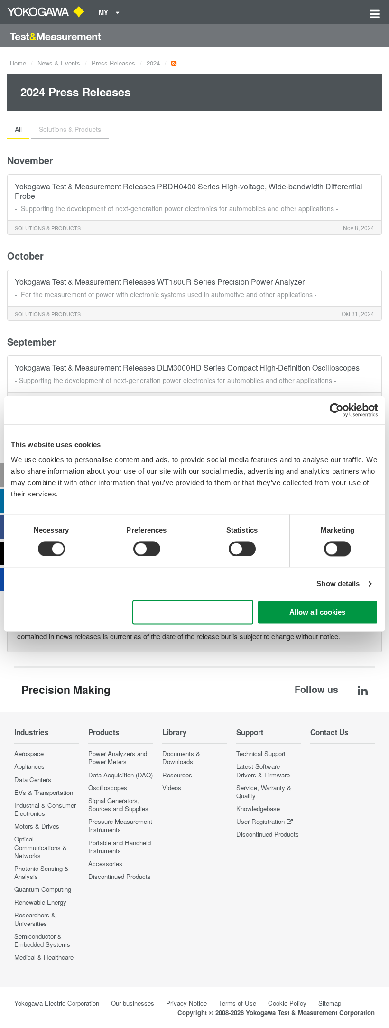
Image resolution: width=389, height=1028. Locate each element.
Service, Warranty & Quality (263, 791)
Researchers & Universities (35, 918)
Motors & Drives (36, 826)
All (18, 129)
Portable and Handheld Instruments (119, 846)
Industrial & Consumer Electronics (45, 809)
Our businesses (132, 1003)
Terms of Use (237, 1003)
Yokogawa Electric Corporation (56, 1003)
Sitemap (329, 1003)
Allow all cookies (317, 612)
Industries (31, 732)
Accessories (105, 863)
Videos (171, 787)
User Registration (260, 821)
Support (249, 732)
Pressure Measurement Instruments (120, 825)
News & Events (58, 62)
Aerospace (29, 753)
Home (18, 62)
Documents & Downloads (181, 757)
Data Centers (32, 779)
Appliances (29, 766)
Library (174, 732)
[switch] (146, 548)
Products (104, 732)
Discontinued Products (119, 876)
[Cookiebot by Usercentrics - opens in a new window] (336, 410)
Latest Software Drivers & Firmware (263, 770)
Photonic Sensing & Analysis (41, 872)
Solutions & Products (70, 129)
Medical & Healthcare (44, 957)
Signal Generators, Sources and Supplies (118, 804)
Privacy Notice (186, 1003)
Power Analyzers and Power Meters (117, 757)
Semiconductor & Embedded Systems (42, 940)
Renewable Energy (40, 902)
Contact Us (329, 732)
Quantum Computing (42, 889)
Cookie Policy (287, 1003)
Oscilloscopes (107, 787)
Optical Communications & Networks (40, 847)
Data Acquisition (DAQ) (120, 774)
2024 (153, 62)
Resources (177, 774)
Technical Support (261, 753)
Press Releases (113, 62)
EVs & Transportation (43, 792)
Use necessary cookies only (193, 612)
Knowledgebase (258, 808)
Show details (338, 583)
